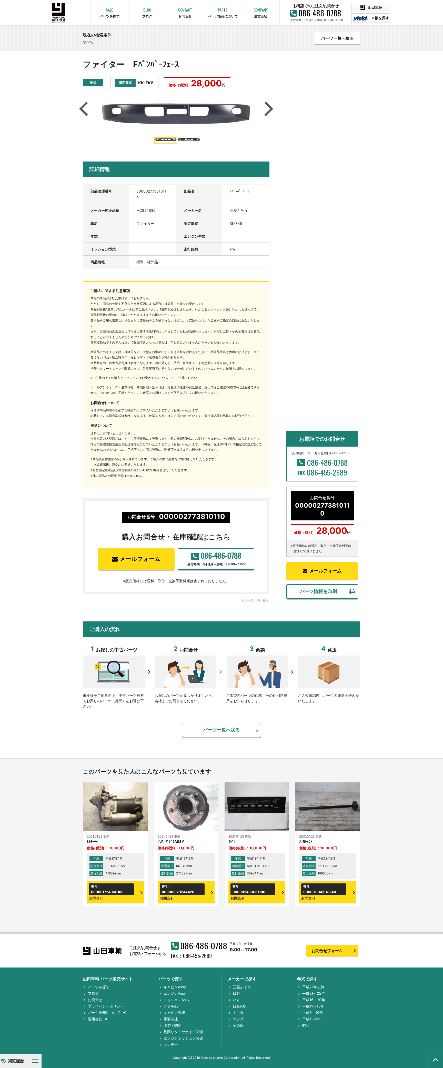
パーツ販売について (104, 1012)
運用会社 (95, 1019)
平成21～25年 (313, 993)
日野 (236, 993)
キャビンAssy (175, 987)
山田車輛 (374, 7)
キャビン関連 (174, 1012)
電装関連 (171, 1019)
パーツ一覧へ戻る (337, 38)
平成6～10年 (312, 1012)
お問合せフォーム (327, 950)
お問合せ (95, 1000)
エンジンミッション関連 (183, 1038)
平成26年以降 (313, 987)
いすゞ (238, 1000)
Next (267, 109)
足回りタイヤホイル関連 (183, 1032)
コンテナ (171, 1044)
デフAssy (171, 1006)
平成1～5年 (311, 1019)
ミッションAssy (176, 1000)
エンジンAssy (175, 993)
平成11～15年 (313, 1006)
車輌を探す (379, 18)
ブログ (93, 993)
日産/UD (239, 1006)
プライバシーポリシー (106, 1006)
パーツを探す (98, 987)
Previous (85, 109)
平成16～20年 (313, 1000)
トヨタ (238, 1012)
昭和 (305, 1025)
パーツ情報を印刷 (318, 591)
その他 (238, 1025)
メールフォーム (140, 559)
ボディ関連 (173, 1025)
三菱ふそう (242, 987)
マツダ (238, 1019)
